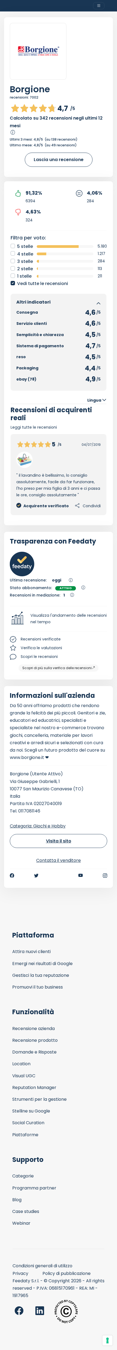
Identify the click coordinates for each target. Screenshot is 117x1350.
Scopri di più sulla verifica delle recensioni (57, 668)
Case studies (25, 1211)
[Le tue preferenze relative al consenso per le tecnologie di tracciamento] (107, 1340)
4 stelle (25, 254)
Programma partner (34, 1188)
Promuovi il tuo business (37, 987)
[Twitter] (36, 875)
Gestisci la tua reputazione (40, 975)
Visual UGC (23, 1076)
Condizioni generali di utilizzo (42, 1266)
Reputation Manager (34, 1087)
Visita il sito (58, 841)
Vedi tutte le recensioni (42, 283)
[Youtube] (80, 875)
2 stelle (25, 269)
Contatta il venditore (58, 860)
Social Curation (28, 1123)
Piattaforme (25, 1135)
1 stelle (24, 276)
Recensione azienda (33, 1028)
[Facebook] (12, 875)
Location (21, 1064)
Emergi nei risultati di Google (42, 963)
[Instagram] (105, 875)
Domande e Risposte (34, 1052)
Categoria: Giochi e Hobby (38, 826)
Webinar (21, 1223)
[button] (58, 619)
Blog (16, 1200)
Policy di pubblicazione (66, 1273)
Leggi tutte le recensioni (34, 427)
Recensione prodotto (35, 1040)
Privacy (20, 1273)
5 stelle (25, 246)
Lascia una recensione (59, 159)
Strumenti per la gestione (39, 1099)
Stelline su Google (31, 1111)
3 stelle (25, 261)
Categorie (23, 1176)
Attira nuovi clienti (31, 951)
